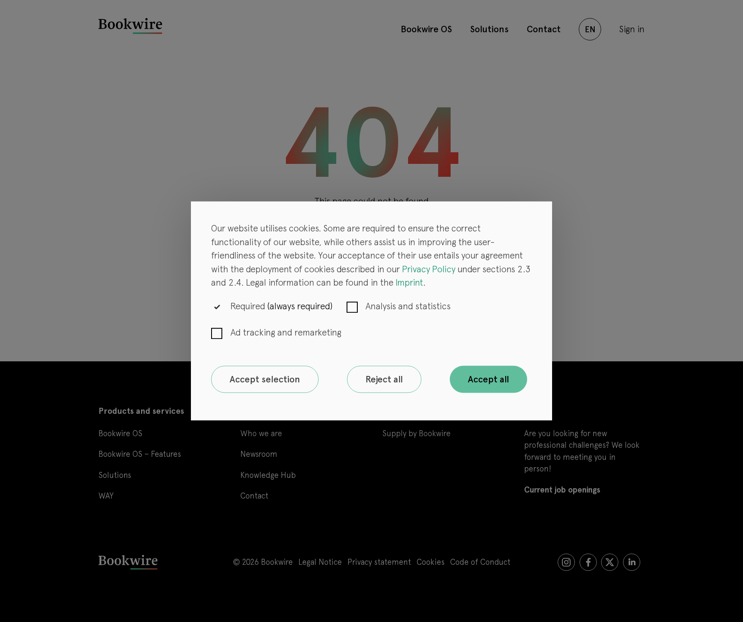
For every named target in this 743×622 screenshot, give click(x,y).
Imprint (409, 282)
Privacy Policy (428, 269)
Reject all (384, 379)
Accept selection (265, 379)
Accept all (488, 379)
